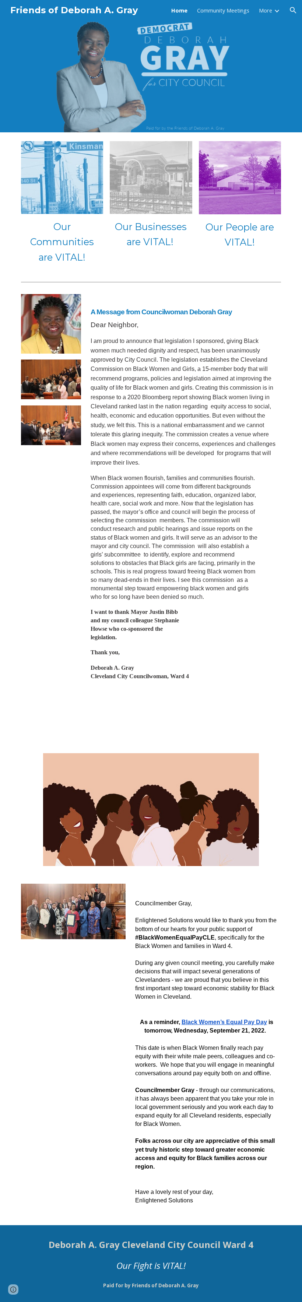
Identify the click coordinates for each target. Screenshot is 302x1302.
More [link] (265, 10)
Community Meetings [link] (223, 10)
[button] (293, 10)
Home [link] (179, 10)
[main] (62, 242)
